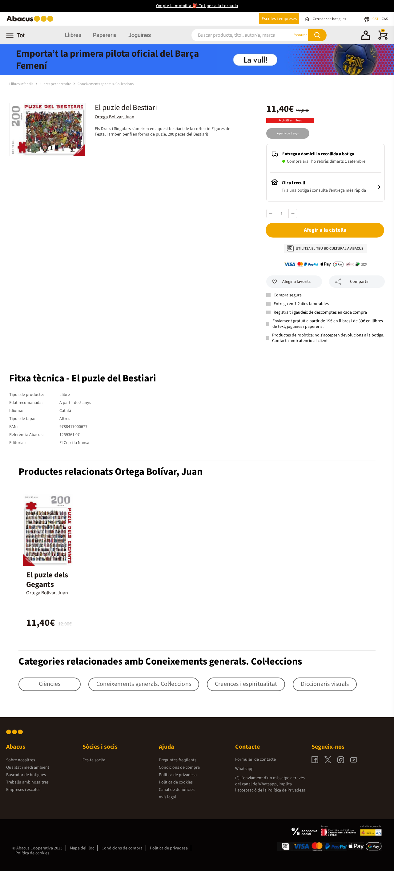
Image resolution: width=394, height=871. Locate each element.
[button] (366, 36)
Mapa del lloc (82, 848)
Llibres (73, 35)
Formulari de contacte (255, 759)
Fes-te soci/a (93, 760)
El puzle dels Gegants (47, 579)
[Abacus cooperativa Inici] (31, 21)
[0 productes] (383, 38)
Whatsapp (244, 769)
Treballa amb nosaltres (27, 782)
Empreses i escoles (23, 790)
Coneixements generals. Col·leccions (106, 84)
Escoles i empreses (279, 18)
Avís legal (167, 797)
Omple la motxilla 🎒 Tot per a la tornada (197, 6)
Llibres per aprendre (56, 84)
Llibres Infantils (21, 84)
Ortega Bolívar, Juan (114, 117)
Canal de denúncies (177, 790)
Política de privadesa (178, 775)
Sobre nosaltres (20, 760)
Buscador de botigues (26, 775)
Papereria (105, 35)
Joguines (139, 35)
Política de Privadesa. (286, 790)
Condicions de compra (179, 767)
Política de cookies (176, 782)
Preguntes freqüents (177, 760)
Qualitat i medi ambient (27, 767)
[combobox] (234, 35)
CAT (375, 19)
